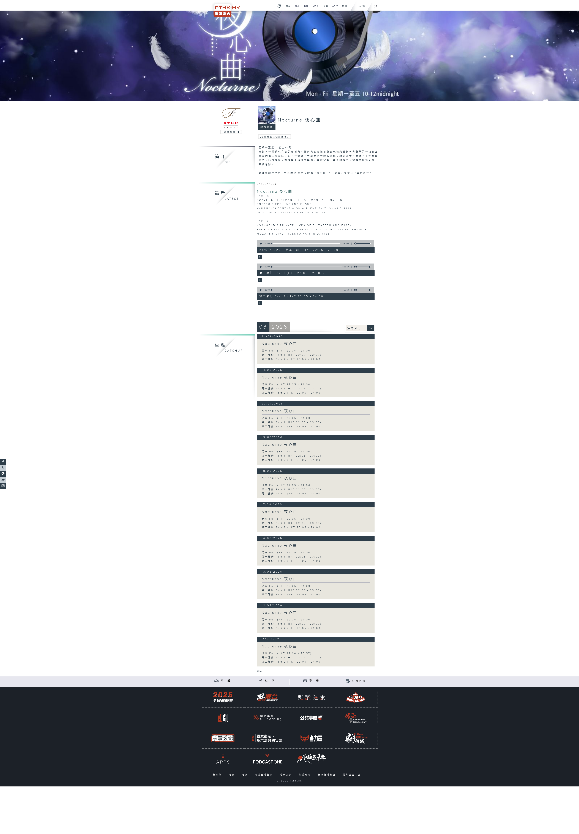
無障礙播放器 (327, 774)
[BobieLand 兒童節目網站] (356, 697)
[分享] (260, 680)
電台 (296, 8)
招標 (245, 774)
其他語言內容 (352, 774)
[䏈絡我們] (305, 680)
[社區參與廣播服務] (356, 717)
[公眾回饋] (347, 681)
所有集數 (266, 127)
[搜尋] (375, 5)
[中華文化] (223, 738)
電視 (287, 8)
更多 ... (260, 671)
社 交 (270, 680)
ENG (359, 6)
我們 (343, 8)
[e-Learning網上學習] (267, 717)
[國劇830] (223, 717)
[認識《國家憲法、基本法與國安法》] (267, 738)
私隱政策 (305, 774)
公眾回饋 (359, 681)
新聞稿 (218, 774)
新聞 (305, 8)
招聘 (232, 774)
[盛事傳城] (356, 738)
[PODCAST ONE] (267, 758)
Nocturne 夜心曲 (275, 192)
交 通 (226, 680)
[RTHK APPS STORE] (223, 758)
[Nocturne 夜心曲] (259, 257)
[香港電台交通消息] (216, 680)
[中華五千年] (311, 758)
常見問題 (286, 774)
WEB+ (315, 8)
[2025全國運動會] (223, 697)
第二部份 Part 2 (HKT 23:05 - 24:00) (292, 359)
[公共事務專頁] (311, 717)
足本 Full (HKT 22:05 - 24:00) (287, 350)
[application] (314, 243)
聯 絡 (314, 680)
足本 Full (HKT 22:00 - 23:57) (287, 653)
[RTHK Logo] (224, 8)
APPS (334, 8)
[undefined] (279, 6)
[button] (261, 243)
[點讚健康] (311, 697)
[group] (354, 243)
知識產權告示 (264, 774)
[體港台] (267, 697)
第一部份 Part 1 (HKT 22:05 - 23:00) (291, 355)
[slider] (364, 244)
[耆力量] (311, 738)
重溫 (324, 8)
